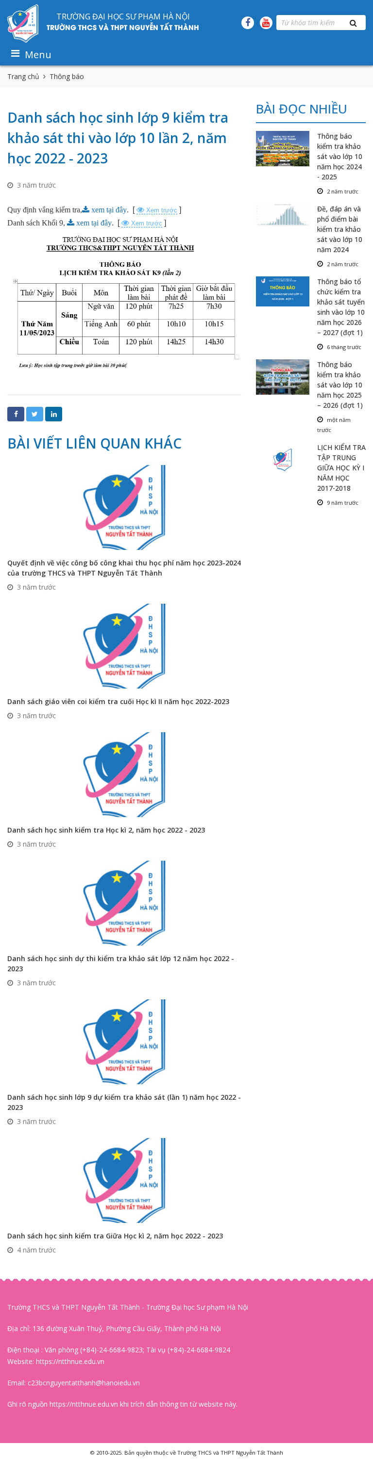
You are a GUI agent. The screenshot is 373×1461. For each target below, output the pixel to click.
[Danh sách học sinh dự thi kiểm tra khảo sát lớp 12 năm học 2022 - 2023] (124, 902)
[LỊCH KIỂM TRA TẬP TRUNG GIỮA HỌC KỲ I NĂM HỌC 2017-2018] (286, 460)
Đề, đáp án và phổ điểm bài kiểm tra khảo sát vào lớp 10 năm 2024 (339, 229)
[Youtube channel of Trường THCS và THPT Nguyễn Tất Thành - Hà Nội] (266, 22)
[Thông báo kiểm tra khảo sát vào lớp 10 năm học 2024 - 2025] (286, 148)
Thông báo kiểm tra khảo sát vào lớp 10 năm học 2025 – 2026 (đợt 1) (340, 385)
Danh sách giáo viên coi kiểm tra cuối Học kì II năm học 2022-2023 (118, 701)
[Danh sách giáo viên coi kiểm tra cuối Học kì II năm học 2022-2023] (124, 645)
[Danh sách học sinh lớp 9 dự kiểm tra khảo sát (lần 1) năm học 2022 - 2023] (124, 1041)
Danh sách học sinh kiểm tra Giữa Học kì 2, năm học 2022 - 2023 (115, 1235)
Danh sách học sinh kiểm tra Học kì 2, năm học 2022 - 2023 (106, 830)
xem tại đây (109, 210)
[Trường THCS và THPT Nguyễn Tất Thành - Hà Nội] (23, 22)
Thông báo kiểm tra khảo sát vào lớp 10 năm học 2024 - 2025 (339, 156)
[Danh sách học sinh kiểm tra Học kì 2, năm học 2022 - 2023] (124, 774)
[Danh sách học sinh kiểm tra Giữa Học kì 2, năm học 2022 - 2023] (124, 1180)
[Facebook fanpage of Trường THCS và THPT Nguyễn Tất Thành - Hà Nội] (247, 22)
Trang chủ (23, 76)
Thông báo (67, 76)
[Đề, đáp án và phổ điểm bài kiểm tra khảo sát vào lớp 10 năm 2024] (286, 215)
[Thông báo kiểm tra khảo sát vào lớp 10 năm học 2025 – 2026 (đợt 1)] (286, 377)
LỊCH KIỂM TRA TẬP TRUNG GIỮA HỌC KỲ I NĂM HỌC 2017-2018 (341, 468)
